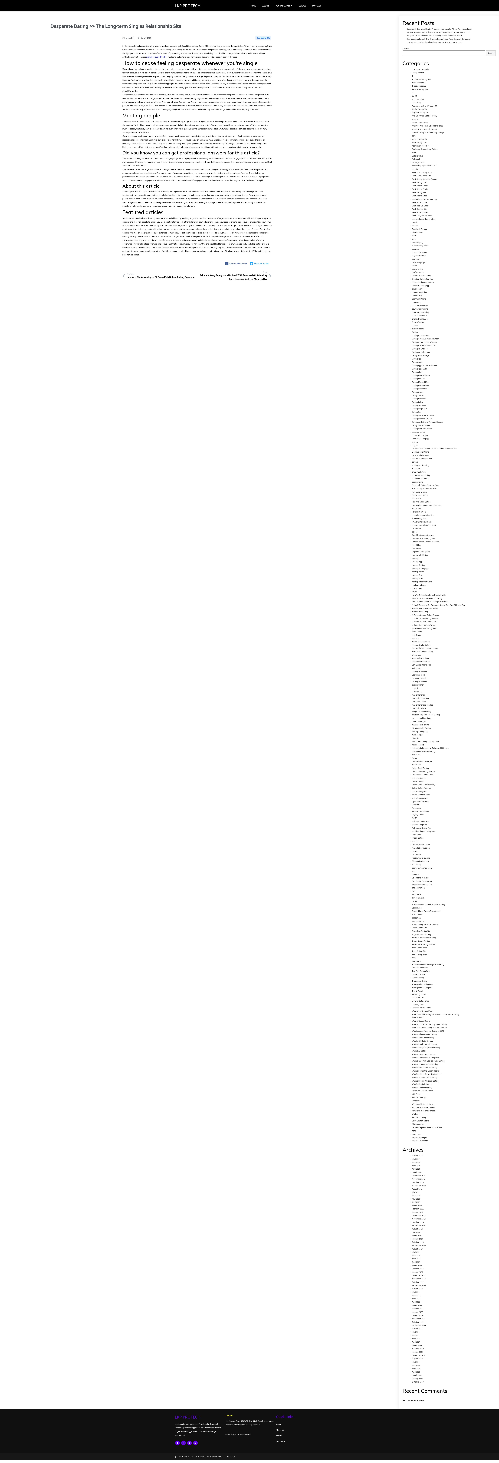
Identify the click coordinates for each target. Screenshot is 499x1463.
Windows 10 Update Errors (423, 1104)
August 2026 (417, 1155)
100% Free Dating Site (421, 79)
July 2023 (415, 1252)
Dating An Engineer (420, 349)
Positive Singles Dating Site (423, 831)
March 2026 (417, 1172)
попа (414, 1131)
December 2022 (418, 1275)
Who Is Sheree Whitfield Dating (425, 1081)
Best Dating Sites (419, 195)
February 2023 (418, 1268)
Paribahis (416, 804)
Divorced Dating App (420, 438)
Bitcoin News (417, 232)
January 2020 (417, 1378)
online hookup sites (420, 798)
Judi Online (416, 635)
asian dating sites (419, 142)
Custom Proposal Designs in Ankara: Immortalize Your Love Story (434, 42)
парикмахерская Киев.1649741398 (427, 1127)
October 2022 (418, 1282)
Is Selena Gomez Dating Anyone (425, 615)
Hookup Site (417, 575)
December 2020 (418, 1355)
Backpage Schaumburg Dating (425, 149)
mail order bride (418, 695)
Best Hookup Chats (420, 206)
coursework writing (420, 309)
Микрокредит (418, 1124)
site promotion (418, 888)
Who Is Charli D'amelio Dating (424, 1044)
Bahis (414, 152)
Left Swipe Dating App (421, 665)
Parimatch (416, 808)
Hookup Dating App (420, 568)
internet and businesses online (425, 608)
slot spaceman (418, 898)
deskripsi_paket (418, 432)
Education (416, 468)
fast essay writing (419, 492)
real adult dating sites (421, 848)
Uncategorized (418, 1004)
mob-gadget (417, 735)
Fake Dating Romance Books (424, 488)
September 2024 (419, 1225)
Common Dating (419, 299)
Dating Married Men (420, 382)
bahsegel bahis (418, 162)
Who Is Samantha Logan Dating (425, 1071)
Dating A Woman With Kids (423, 345)
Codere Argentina (419, 292)
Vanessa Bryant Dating (421, 1007)
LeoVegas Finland (419, 671)
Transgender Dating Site (422, 987)
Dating (415, 332)
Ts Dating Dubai (419, 994)
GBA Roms (416, 528)
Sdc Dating (416, 864)
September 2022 (419, 1285)
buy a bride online (419, 252)
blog (414, 239)
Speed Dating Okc (419, 927)
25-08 (414, 96)
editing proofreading (420, 465)
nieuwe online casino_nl (422, 761)
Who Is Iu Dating (419, 1051)
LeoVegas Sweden (419, 681)
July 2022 (415, 1292)
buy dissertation (419, 255)
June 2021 (416, 1335)
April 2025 (416, 1202)
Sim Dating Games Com (422, 881)
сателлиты (416, 1134)
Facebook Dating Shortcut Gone (425, 485)
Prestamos (416, 834)
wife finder (416, 1094)
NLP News (416, 764)
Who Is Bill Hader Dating (422, 1041)
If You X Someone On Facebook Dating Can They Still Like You (438, 605)
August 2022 (417, 1288)
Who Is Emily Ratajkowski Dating (426, 1047)
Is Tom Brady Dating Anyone (424, 625)
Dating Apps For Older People (424, 365)
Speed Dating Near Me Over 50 (425, 924)
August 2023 (417, 1249)
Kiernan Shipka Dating (421, 645)
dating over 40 (418, 395)
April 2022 (416, 1302)
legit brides (416, 668)
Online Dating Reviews (421, 788)
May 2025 (416, 1199)
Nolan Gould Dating (420, 768)
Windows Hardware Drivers (423, 1107)
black (414, 235)
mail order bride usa (420, 698)
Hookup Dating (418, 565)
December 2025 (418, 1175)
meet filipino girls (419, 721)
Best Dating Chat (419, 182)
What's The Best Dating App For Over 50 (429, 1027)
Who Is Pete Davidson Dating (424, 1067)
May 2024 (416, 1232)
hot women (417, 588)
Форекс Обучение (420, 1140)
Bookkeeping (417, 242)
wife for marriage (419, 1097)
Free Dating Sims (419, 518)
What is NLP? (417, 1017)
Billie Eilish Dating (419, 229)
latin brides (416, 655)
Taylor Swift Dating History (423, 944)
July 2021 (415, 1332)
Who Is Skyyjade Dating (422, 1084)
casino (414, 265)
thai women (417, 961)
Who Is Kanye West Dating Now (425, 1057)
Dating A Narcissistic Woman (424, 342)
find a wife (416, 498)
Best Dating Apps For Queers (424, 179)
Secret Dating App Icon (422, 868)
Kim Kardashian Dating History (425, 648)
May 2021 (416, 1338)
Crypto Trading (418, 322)
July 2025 (415, 1192)
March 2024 (417, 1235)
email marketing (419, 472)
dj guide (415, 445)
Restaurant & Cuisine (421, 858)
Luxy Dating (417, 691)
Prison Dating (418, 838)
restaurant (416, 854)
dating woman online (421, 425)
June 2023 (416, 1255)
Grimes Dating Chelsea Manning (425, 541)
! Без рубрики (418, 72)
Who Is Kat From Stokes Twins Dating (428, 1061)
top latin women (419, 974)
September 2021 (419, 1325)
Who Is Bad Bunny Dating (423, 1037)
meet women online (420, 725)
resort (414, 851)
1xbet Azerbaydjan (420, 89)
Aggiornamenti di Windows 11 (424, 106)
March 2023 (417, 1265)
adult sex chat (418, 99)
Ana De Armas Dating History (424, 116)
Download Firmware (420, 455)
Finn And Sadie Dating (421, 502)
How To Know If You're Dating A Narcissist (430, 601)
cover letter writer (419, 315)
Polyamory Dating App (421, 828)
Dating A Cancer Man (421, 335)
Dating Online (418, 392)
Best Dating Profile (420, 189)
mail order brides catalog (422, 705)
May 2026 (416, 1165)
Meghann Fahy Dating (421, 728)
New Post (416, 754)
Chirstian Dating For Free (422, 279)
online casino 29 (419, 778)
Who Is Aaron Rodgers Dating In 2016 (428, 1031)
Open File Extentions (420, 801)
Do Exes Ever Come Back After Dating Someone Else (434, 448)
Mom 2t (415, 738)
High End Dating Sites (421, 551)
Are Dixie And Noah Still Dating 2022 (427, 126)
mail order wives (419, 708)
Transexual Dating (419, 981)
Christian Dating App (420, 285)
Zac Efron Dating (419, 1117)
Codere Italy (417, 295)
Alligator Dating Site (420, 112)
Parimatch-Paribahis (420, 811)
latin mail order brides (421, 658)
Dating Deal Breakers (421, 375)
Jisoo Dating (417, 631)
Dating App (416, 359)
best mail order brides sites (423, 219)
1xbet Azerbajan (419, 86)
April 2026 (416, 1169)
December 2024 (418, 1215)
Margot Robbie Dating (421, 711)
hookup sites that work (422, 581)
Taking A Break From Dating (424, 937)
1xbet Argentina (418, 82)
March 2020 (417, 1375)
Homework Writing (420, 555)
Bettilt (414, 222)
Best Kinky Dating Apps (422, 215)
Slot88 (414, 901)
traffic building (418, 977)
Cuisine (415, 325)
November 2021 (419, 1318)
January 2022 (417, 1312)
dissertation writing (420, 435)
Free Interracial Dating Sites (424, 525)
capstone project (419, 262)
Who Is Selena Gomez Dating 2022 (427, 1074)
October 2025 (418, 1182)
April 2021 (416, 1342)
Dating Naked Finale (420, 385)
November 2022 (419, 1278)
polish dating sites (419, 824)
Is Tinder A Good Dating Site (424, 621)
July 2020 (415, 1362)
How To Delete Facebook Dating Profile (429, 595)
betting (415, 225)
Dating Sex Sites (419, 405)
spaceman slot (418, 921)
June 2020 (416, 1365)
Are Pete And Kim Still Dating (424, 129)
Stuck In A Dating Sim (421, 931)
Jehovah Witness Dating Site (424, 628)
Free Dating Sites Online (422, 522)
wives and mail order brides (423, 1111)
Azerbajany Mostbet (420, 146)
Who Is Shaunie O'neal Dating (424, 1077)
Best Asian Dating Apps (422, 172)
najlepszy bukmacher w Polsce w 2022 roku (430, 748)
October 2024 (418, 1222)
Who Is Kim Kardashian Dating (425, 1064)
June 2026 (416, 1162)
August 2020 (417, 1358)
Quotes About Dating (421, 844)
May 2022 (416, 1298)
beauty (415, 169)
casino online (417, 269)
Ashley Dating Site (419, 139)
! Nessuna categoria (420, 69)
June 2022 (416, 1295)
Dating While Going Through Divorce (427, 422)
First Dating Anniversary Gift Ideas (426, 505)
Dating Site (416, 412)
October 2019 (418, 1382)
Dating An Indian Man (421, 352)
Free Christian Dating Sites (423, 515)
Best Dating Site (263, 38)
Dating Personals (419, 398)
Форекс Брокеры (419, 1137)
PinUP (414, 818)
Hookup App (417, 561)
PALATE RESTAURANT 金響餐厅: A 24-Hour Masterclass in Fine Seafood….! (438, 32)
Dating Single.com (419, 408)
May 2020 (416, 1368)
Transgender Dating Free (422, 984)
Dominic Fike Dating (420, 452)
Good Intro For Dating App (423, 538)
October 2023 (418, 1242)
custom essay (418, 328)
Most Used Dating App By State (425, 741)
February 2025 (418, 1209)
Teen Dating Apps (419, 947)
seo (413, 871)
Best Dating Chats (420, 185)
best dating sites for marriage (424, 199)
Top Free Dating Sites (421, 971)
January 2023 (417, 1272)
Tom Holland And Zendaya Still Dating (428, 964)
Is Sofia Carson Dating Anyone (425, 618)
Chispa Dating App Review (423, 282)
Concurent (416, 302)
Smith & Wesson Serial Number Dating (428, 904)
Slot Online (416, 894)
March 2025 (417, 1205)
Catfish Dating (418, 272)
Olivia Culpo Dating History (423, 771)
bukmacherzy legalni (420, 245)
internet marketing (420, 611)
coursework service (420, 305)
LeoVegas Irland (419, 678)
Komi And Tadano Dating (422, 651)
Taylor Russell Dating (421, 941)
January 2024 (417, 1239)
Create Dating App (420, 319)
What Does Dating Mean (422, 1011)
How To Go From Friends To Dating (427, 598)
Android (415, 119)
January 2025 (417, 1212)
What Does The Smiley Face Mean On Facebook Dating (435, 1014)
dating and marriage (420, 355)
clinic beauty (417, 289)
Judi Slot (415, 638)
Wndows (415, 1114)
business (415, 249)
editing (415, 462)
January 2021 (417, 1352)
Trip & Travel (417, 991)
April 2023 (416, 1262)
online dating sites (419, 791)
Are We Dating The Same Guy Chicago (428, 132)
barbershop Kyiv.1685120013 (424, 165)
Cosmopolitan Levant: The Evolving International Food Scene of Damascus (439, 39)
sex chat (415, 874)
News (414, 758)
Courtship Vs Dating (420, 312)
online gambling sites (421, 794)
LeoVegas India (418, 675)
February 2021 (418, 1348)
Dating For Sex (418, 378)
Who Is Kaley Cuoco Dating (423, 1054)
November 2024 (419, 1219)
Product (415, 841)
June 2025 (416, 1195)
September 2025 (419, 1185)
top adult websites (420, 967)
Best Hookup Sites (420, 212)
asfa (414, 136)
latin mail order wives (421, 661)
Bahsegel (416, 159)
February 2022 (418, 1308)
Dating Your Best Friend (422, 428)
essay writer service (420, 478)
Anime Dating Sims (420, 122)
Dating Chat (417, 372)
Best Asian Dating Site (421, 175)
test (413, 957)
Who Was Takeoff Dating (422, 1090)
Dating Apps (417, 362)
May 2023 (416, 1258)
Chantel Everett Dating (421, 275)
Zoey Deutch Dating (420, 1121)
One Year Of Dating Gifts (422, 774)
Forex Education (419, 512)
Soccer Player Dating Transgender (426, 911)
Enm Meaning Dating (421, 475)
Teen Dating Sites (419, 954)
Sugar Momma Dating (421, 934)
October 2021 (418, 1322)
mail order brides (419, 701)
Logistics (415, 688)
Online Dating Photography (423, 784)
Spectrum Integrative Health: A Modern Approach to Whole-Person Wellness (439, 29)
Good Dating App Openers (423, 535)
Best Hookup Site (419, 209)
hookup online (418, 571)
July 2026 (415, 1159)
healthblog (416, 545)
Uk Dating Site (418, 997)
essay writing (417, 482)
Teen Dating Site (419, 951)
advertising (416, 102)
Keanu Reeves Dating (421, 641)
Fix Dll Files (416, 508)
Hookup (415, 558)
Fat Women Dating (420, 495)
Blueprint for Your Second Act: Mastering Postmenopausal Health (434, 35)
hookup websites (419, 585)
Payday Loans (418, 814)
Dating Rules (417, 402)
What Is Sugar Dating (421, 1021)
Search (406, 48)
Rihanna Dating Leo (420, 861)
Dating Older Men (419, 388)
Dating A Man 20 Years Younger (425, 339)
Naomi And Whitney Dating (423, 751)
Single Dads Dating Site (422, 884)
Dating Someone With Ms (423, 415)
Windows (416, 1100)
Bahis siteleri (417, 156)
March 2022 (417, 1305)
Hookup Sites (417, 578)
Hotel (414, 591)
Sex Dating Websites (420, 878)
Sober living (417, 908)
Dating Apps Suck (419, 369)
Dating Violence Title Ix (422, 418)
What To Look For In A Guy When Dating (429, 1024)
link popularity (418, 685)
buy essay (416, 259)
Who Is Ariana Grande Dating (424, 1034)
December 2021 (418, 1315)
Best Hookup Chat (420, 202)
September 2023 (419, 1245)
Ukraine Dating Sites (420, 1001)
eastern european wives (422, 458)
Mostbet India (418, 745)
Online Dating (418, 781)
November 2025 (419, 1179)
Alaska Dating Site (419, 109)
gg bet (414, 532)
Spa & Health (417, 914)
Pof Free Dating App (420, 821)
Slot (413, 891)
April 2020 (416, 1372)
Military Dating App (420, 731)
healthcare (416, 548)
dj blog (415, 442)
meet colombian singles (422, 718)
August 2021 (417, 1328)
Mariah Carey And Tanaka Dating (426, 714)
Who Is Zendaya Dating (422, 1087)
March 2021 (417, 1345)
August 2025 (417, 1189)
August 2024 (417, 1229)
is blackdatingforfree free (157, 57)
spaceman (416, 918)
